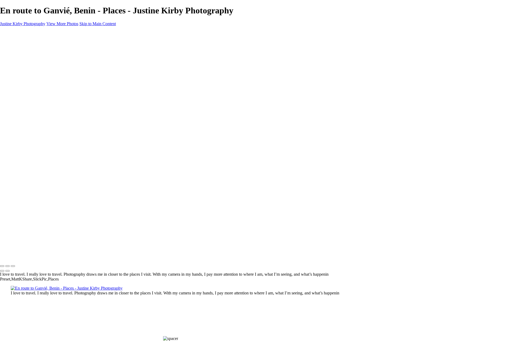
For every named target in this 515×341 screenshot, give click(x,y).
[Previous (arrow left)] (2, 271)
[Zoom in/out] (13, 266)
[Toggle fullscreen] (7, 266)
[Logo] (25, 255)
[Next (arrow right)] (7, 271)
